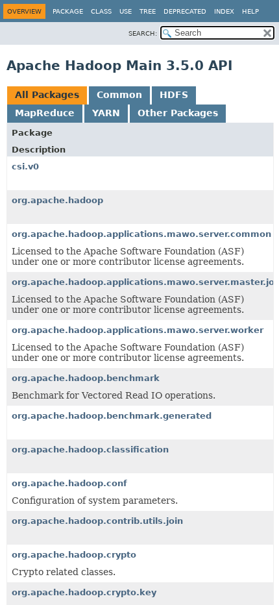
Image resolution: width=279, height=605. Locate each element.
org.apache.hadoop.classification (90, 449)
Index (224, 11)
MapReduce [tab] (45, 113)
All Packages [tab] (47, 95)
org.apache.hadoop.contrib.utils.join (97, 521)
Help (250, 11)
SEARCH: (142, 33)
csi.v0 (25, 166)
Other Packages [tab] (178, 113)
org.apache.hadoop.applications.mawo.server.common (141, 234)
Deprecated (185, 11)
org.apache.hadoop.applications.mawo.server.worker (137, 330)
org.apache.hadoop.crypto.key (84, 592)
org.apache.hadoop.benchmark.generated (112, 416)
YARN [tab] (106, 113)
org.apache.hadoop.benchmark (86, 378)
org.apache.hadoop (57, 200)
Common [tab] (119, 95)
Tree (148, 11)
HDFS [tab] (174, 95)
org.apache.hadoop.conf (69, 483)
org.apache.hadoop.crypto (74, 555)
